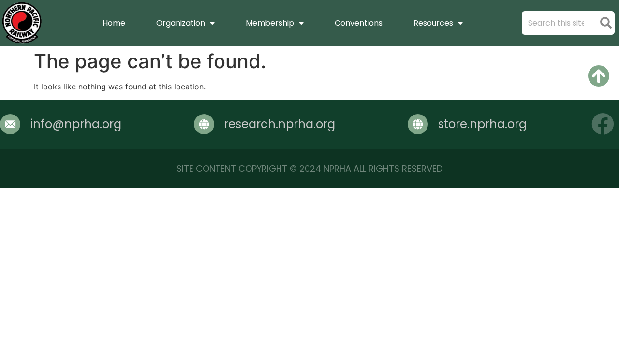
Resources (433, 23)
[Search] (606, 23)
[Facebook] (602, 124)
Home (114, 23)
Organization (180, 23)
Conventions (359, 23)
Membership (270, 23)
